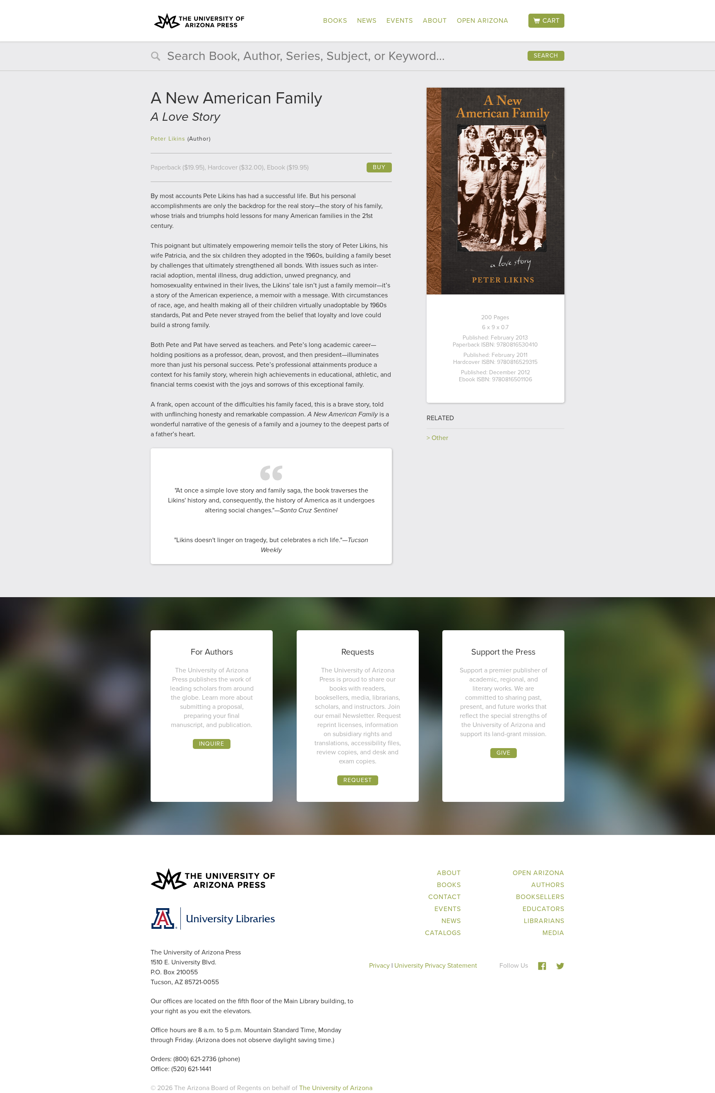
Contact (444, 897)
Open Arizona (483, 20)
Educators (543, 909)
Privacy (379, 965)
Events (399, 20)
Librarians (544, 921)
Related (440, 418)
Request (357, 780)
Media (553, 933)
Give (504, 753)
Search (546, 55)
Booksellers (540, 897)
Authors (547, 885)
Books (335, 20)
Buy (379, 167)
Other (440, 437)
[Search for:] (357, 57)
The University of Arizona (335, 1088)
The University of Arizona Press (199, 20)
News (367, 20)
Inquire (211, 743)
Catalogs (443, 933)
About (435, 20)
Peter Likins (168, 138)
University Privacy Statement (435, 965)
